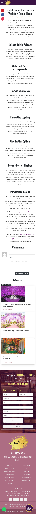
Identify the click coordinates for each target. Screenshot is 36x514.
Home (26, 468)
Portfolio (28, 504)
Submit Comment (22, 274)
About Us (26, 471)
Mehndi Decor (9, 477)
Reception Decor (9, 471)
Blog (14, 504)
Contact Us (26, 474)
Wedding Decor (9, 468)
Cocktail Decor (9, 474)
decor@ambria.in (12, 495)
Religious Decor (9, 480)
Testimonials (21, 504)
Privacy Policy (26, 477)
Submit (18, 426)
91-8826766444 (18, 453)
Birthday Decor (9, 483)
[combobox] (18, 402)
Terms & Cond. (26, 480)
